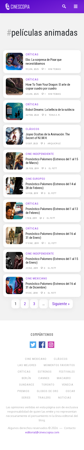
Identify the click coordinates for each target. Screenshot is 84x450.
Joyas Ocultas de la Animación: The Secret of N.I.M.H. (48, 136)
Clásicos (32, 129)
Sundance (26, 384)
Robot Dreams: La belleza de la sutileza (50, 110)
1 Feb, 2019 (31, 218)
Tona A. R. (55, 115)
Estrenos (45, 371)
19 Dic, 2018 (32, 292)
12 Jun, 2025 (32, 94)
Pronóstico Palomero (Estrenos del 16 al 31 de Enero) (51, 236)
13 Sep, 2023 (32, 143)
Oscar (70, 391)
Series (26, 397)
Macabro (64, 378)
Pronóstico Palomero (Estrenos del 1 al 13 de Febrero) (52, 211)
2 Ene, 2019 (32, 268)
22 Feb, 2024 (32, 115)
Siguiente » (61, 303)
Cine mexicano (36, 278)
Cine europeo (35, 178)
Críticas (32, 54)
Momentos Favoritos (59, 365)
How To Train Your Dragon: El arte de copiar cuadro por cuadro (48, 86)
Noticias (64, 397)
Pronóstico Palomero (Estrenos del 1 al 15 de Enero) (52, 261)
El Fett (53, 168)
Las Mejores (27, 365)
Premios (23, 391)
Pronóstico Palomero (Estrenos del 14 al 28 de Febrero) (51, 186)
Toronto (48, 384)
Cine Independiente (40, 153)
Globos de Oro (47, 391)
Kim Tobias (54, 69)
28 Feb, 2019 (32, 168)
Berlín (26, 378)
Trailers (44, 397)
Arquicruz (54, 143)
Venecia (67, 384)
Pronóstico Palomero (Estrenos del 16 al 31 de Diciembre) (51, 286)
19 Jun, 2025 (32, 69)
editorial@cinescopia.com (42, 432)
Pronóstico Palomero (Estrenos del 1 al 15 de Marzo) (52, 161)
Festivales (67, 371)
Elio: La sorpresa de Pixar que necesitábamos (44, 62)
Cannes (44, 378)
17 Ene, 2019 (32, 243)
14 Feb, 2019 (32, 193)
